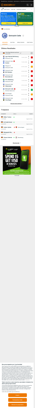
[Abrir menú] (31, 4)
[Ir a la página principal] (9, 5)
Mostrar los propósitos (17, 404)
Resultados (20, 42)
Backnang (20, 137)
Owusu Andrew (8, 137)
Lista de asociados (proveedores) (11, 391)
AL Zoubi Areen (8, 122)
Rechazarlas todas (17, 400)
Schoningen (21, 127)
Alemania (7, 29)
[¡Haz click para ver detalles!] (17, 57)
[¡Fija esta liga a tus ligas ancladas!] (20, 53)
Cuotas (12, 42)
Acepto (18, 395)
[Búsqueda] (27, 4)
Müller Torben (7, 117)
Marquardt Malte (8, 132)
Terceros (27, 379)
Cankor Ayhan (7, 127)
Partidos (30, 42)
